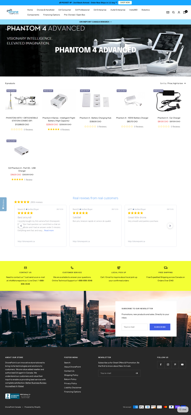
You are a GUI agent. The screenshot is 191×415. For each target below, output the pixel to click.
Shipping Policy (71, 375)
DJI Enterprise (100, 10)
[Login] (179, 12)
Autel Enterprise (117, 10)
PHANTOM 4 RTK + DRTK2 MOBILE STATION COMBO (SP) (22, 119)
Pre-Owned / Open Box (74, 15)
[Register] (137, 373)
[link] (40, 241)
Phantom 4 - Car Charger (169, 118)
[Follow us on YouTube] (182, 364)
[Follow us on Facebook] (160, 364)
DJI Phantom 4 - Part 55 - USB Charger (22, 169)
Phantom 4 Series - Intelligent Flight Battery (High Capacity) (58, 119)
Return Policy (70, 379)
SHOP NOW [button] (125, 3)
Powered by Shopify (32, 407)
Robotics (146, 10)
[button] (95, 22)
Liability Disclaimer (72, 387)
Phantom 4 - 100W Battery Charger (132, 118)
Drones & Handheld (45, 10)
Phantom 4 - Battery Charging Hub (95, 118)
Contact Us (69, 371)
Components (33, 15)
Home (30, 10)
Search (67, 362)
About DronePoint (72, 367)
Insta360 (133, 10)
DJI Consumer (64, 10)
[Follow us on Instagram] (168, 364)
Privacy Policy (70, 383)
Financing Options (51, 15)
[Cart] (184, 12)
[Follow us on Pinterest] (175, 364)
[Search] (173, 12)
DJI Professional (82, 10)
